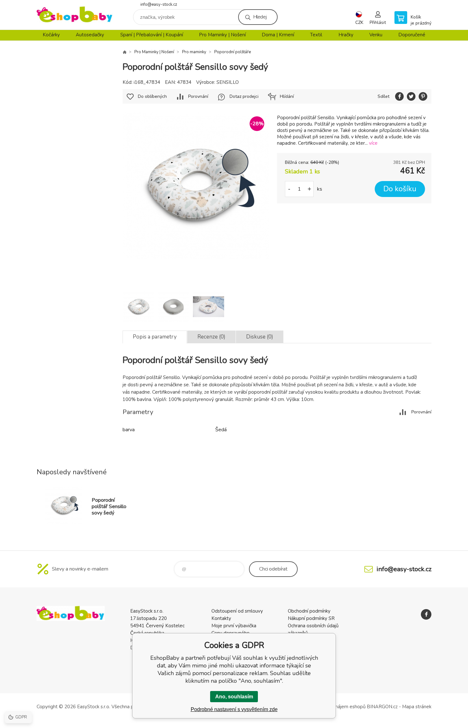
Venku (375, 35)
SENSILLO (227, 82)
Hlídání (287, 96)
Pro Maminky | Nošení (222, 35)
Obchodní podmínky (309, 611)
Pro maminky (194, 52)
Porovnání (198, 96)
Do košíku (399, 189)
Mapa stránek (416, 706)
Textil (316, 35)
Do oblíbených (152, 96)
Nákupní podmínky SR (311, 618)
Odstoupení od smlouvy (237, 611)
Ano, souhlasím (234, 696)
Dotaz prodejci (244, 96)
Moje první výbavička (233, 625)
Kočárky (51, 35)
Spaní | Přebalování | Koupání (151, 35)
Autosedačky (90, 35)
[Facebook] (426, 614)
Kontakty (221, 618)
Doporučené (411, 35)
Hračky (345, 35)
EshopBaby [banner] (75, 15)
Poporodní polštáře (232, 52)
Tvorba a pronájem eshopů (336, 706)
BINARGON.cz (382, 706)
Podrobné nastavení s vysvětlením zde (234, 709)
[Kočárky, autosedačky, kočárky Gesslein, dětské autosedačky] (124, 52)
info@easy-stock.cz (158, 4)
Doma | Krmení (278, 35)
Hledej (259, 16)
